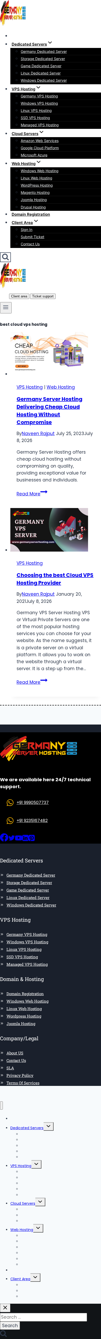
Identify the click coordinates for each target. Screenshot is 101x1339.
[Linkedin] (25, 840)
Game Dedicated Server (41, 66)
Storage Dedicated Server (43, 58)
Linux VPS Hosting (36, 110)
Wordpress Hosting (23, 1016)
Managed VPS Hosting (40, 125)
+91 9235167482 (32, 821)
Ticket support (43, 296)
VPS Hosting (30, 387)
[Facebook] (4, 840)
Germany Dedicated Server (44, 51)
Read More (32, 494)
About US (14, 1052)
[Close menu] (1, 1105)
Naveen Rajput (38, 433)
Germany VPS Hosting (39, 96)
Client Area (20, 1279)
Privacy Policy (19, 1075)
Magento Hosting (35, 192)
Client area (19, 296)
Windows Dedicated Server (44, 80)
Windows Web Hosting (40, 171)
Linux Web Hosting (36, 178)
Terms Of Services (22, 1082)
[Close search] (5, 1308)
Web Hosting (61, 387)
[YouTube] (18, 840)
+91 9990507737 (33, 802)
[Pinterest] (31, 840)
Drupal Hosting (33, 207)
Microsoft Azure (34, 155)
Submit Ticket (32, 237)
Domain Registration (31, 214)
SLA (10, 1067)
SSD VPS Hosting (35, 117)
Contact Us (30, 244)
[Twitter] (11, 840)
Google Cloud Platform (40, 148)
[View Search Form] (5, 257)
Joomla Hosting (34, 199)
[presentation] (55, 355)
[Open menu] (6, 307)
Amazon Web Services (40, 140)
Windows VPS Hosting (39, 103)
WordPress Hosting (37, 185)
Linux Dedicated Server (41, 73)
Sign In (26, 229)
